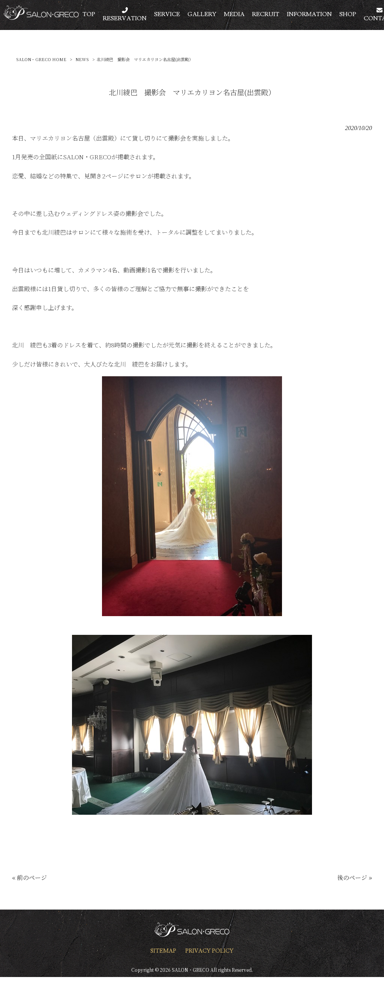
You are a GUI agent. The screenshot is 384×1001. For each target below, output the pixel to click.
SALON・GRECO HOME (41, 59)
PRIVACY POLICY (209, 951)
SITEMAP (163, 951)
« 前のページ (29, 877)
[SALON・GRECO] (41, 17)
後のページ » (354, 877)
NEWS (82, 59)
